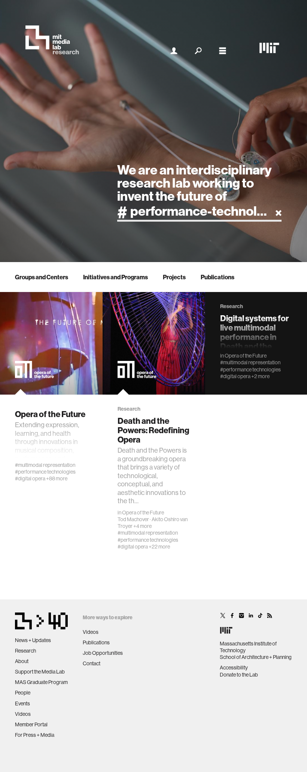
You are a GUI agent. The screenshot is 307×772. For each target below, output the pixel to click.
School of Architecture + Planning (256, 657)
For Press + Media (34, 735)
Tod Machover (133, 519)
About (21, 661)
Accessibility (234, 668)
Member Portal (31, 724)
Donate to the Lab (239, 675)
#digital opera (30, 478)
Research (25, 651)
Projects (174, 277)
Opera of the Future (143, 513)
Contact (91, 663)
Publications (217, 277)
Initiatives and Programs (115, 277)
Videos (23, 714)
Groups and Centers (41, 277)
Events (22, 703)
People (22, 693)
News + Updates (33, 640)
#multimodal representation (45, 465)
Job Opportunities (103, 653)
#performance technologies (45, 472)
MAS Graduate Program (41, 682)
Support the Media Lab (40, 672)
